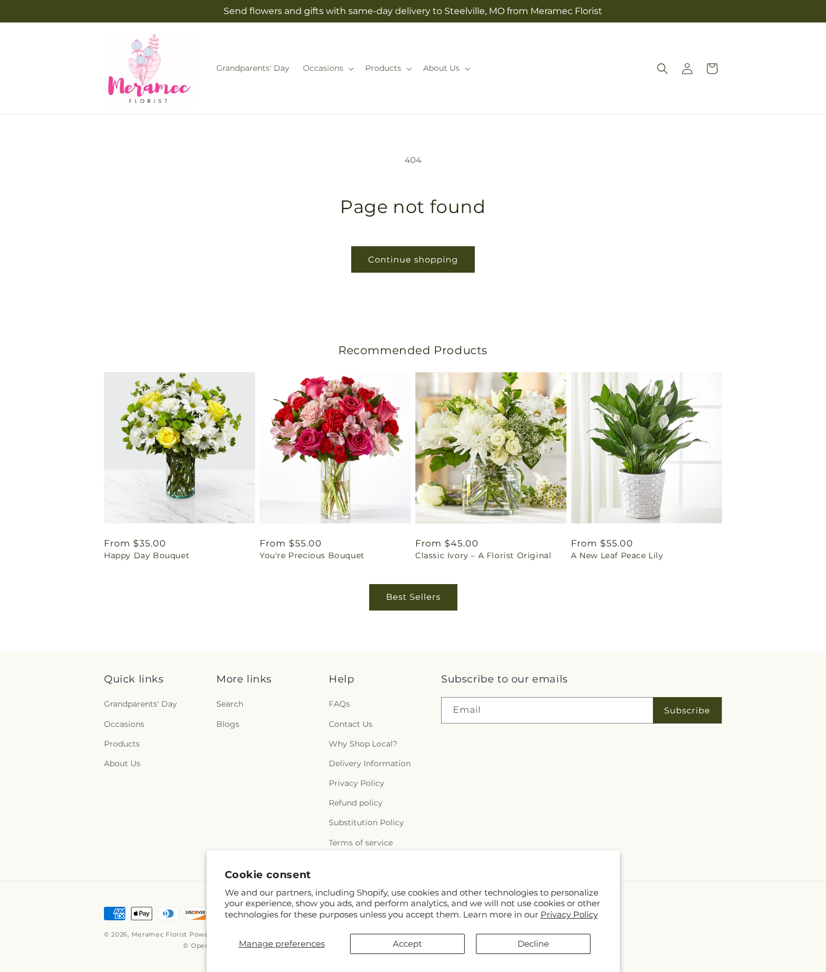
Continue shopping (413, 259)
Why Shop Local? (363, 744)
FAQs (339, 704)
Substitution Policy (366, 823)
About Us (122, 763)
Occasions (124, 724)
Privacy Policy (569, 914)
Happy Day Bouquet (146, 555)
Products (122, 744)
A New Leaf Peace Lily (617, 555)
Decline (533, 943)
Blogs (227, 724)
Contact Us (351, 724)
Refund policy (356, 803)
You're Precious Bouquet (312, 555)
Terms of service (361, 843)
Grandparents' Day (140, 704)
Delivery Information (370, 763)
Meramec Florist (159, 934)
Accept (407, 943)
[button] (327, 68)
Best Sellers (413, 596)
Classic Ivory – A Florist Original (483, 555)
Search (229, 704)
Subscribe (687, 710)
